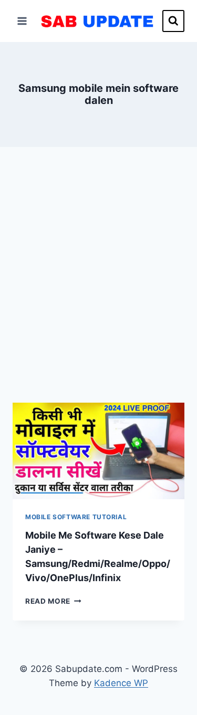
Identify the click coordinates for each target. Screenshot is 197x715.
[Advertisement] (98, 287)
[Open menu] (22, 21)
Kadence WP (121, 683)
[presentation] (98, 451)
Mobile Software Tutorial (76, 517)
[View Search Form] (173, 21)
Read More (53, 601)
